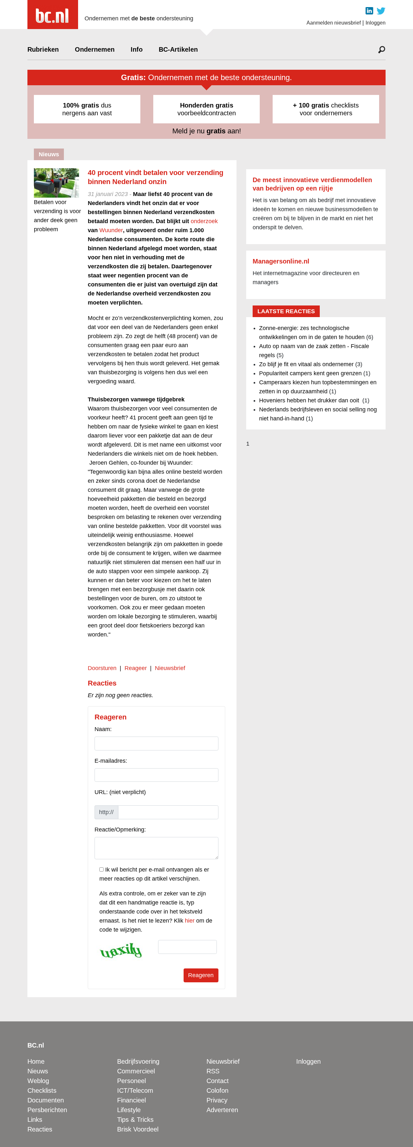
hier (190, 920)
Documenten (45, 1100)
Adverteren (222, 1109)
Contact (217, 1080)
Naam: (103, 729)
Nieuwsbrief (170, 668)
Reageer (136, 668)
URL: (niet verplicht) (120, 792)
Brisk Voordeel (137, 1129)
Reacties (39, 1129)
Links (34, 1119)
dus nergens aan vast (87, 109)
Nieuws (37, 1071)
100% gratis (81, 105)
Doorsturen (102, 668)
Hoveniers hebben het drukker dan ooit (310, 400)
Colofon (217, 1090)
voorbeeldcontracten (206, 109)
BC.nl (35, 1045)
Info (137, 49)
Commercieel (136, 1071)
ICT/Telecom (135, 1090)
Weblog (38, 1080)
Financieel (131, 1100)
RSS (212, 1071)
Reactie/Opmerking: (120, 829)
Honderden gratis (206, 105)
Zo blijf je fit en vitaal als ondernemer (306, 364)
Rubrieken (43, 49)
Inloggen (376, 23)
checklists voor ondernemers (326, 109)
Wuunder (111, 230)
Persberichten (47, 1109)
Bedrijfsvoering (138, 1061)
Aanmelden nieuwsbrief (334, 23)
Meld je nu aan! (206, 131)
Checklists (41, 1090)
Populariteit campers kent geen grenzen (310, 373)
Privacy (216, 1100)
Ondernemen (95, 49)
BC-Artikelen (178, 49)
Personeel (131, 1080)
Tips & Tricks (135, 1119)
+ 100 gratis (311, 105)
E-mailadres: (111, 761)
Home (36, 1061)
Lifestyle (129, 1109)
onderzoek (204, 221)
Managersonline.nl (281, 261)
